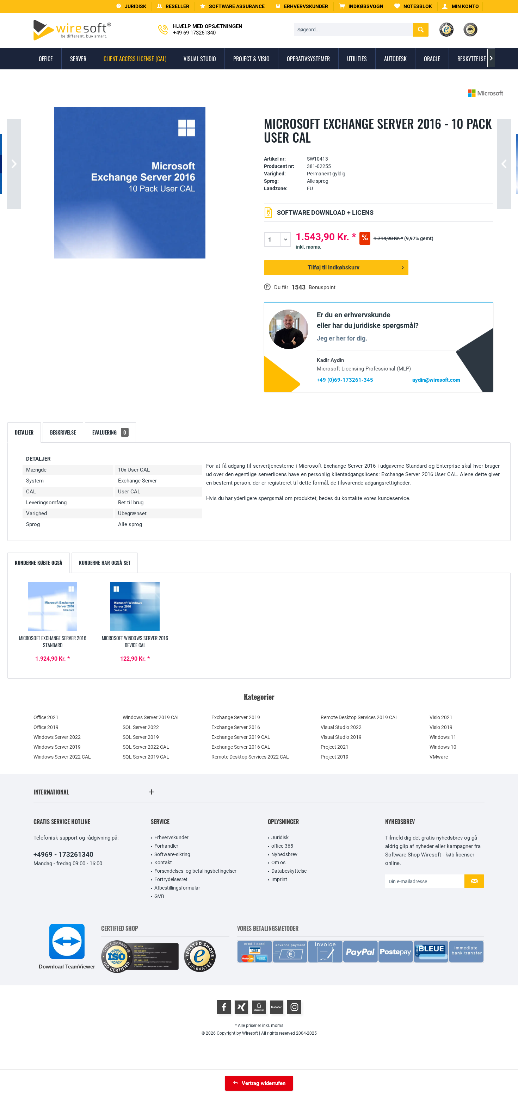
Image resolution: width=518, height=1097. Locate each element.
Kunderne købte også (38, 562)
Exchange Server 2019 (235, 717)
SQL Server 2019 (141, 737)
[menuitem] (361, 6)
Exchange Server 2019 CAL (240, 737)
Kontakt (163, 862)
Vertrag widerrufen (263, 1083)
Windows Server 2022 (57, 737)
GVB (159, 896)
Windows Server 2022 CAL (62, 757)
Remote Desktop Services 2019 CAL (359, 717)
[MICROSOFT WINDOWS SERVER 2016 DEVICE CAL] (135, 606)
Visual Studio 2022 (341, 727)
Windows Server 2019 (57, 747)
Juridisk (280, 837)
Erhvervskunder (171, 837)
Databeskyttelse (289, 871)
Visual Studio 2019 (341, 737)
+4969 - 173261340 (63, 854)
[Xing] (241, 1007)
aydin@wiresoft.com (436, 380)
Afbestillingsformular (177, 888)
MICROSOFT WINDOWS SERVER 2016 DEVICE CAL (135, 642)
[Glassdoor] (259, 1007)
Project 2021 (335, 747)
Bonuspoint (322, 287)
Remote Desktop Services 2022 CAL (250, 757)
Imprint (279, 879)
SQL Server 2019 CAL (146, 757)
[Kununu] (277, 1007)
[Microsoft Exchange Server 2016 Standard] (52, 606)
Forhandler (166, 846)
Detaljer (24, 432)
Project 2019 (335, 757)
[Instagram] (294, 1007)
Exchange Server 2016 (235, 727)
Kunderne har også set (104, 562)
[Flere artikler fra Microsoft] (485, 93)
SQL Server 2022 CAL (146, 747)
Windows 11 (443, 737)
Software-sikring (172, 854)
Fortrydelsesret (170, 879)
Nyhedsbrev (284, 854)
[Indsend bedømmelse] (378, 148)
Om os (278, 862)
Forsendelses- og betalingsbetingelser (195, 871)
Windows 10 (443, 747)
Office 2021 (45, 717)
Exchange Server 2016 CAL (240, 747)
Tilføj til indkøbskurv (333, 267)
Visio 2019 (441, 727)
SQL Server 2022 (141, 727)
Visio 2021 (441, 717)
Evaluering (109, 432)
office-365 (282, 846)
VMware (439, 757)
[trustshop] (200, 956)
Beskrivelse (63, 432)
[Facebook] (224, 1007)
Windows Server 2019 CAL (151, 717)
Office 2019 (45, 727)
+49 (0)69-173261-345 (345, 380)
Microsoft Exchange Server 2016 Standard (52, 642)
